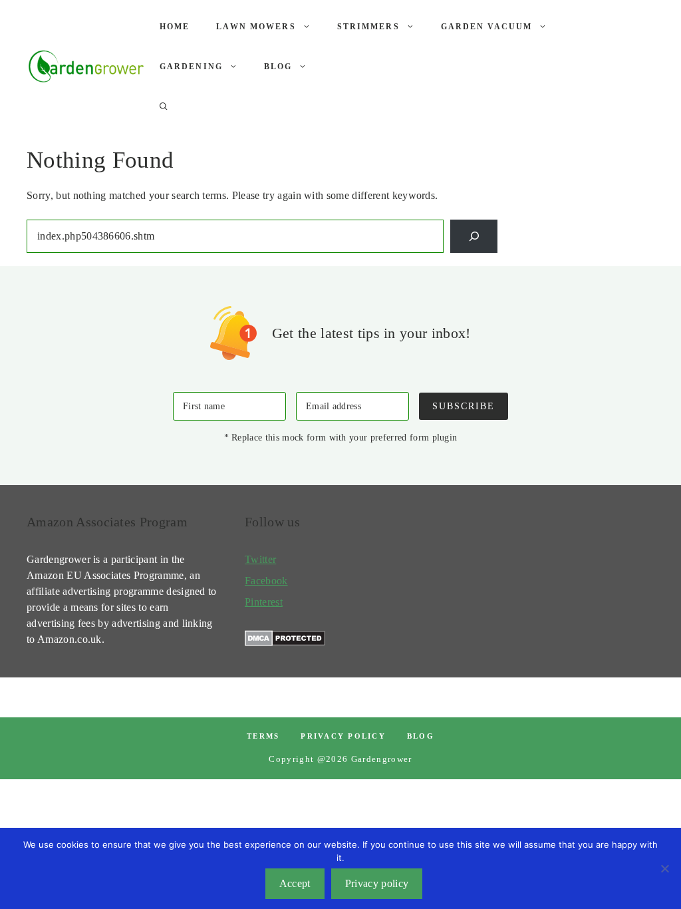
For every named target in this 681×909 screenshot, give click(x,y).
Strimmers (368, 26)
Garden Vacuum (487, 26)
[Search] (473, 236)
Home (175, 26)
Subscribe (463, 406)
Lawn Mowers (255, 26)
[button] (163, 106)
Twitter (260, 559)
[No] (664, 868)
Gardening (191, 66)
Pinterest (264, 602)
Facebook (266, 580)
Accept (295, 883)
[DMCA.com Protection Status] (285, 642)
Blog (278, 66)
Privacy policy (343, 736)
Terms (263, 736)
